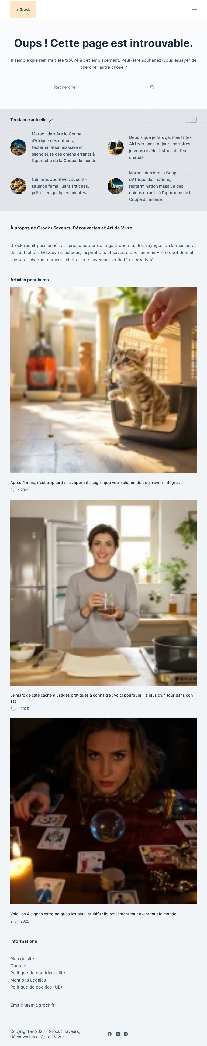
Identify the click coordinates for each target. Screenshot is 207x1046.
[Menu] (194, 9)
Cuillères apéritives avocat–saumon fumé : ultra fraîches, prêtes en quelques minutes (60, 186)
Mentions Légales (28, 980)
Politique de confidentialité (37, 972)
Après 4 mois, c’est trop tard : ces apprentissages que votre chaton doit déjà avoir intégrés (95, 482)
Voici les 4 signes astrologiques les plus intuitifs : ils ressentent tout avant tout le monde (93, 913)
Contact (18, 965)
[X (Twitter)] (118, 1034)
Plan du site (22, 958)
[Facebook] (110, 1034)
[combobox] (98, 87)
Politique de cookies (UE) (36, 987)
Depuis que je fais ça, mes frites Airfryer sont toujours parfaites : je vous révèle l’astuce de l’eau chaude (160, 147)
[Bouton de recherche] (152, 87)
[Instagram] (126, 1034)
